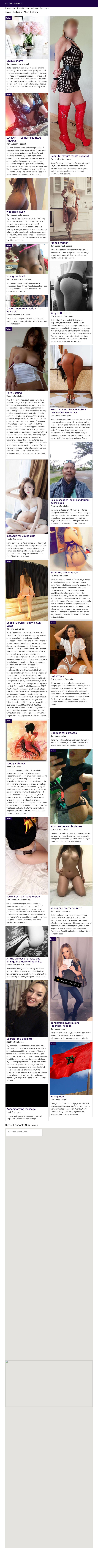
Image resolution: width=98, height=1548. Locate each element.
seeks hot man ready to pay (23, 896)
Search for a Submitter (19, 1038)
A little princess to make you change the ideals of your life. (24, 960)
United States (23, 8)
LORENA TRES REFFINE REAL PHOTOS (23, 139)
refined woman (59, 242)
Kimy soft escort (61, 313)
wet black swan (15, 211)
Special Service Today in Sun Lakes (23, 624)
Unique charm (14, 60)
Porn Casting (14, 392)
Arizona (34, 8)
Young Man (57, 1096)
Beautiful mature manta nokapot (70, 156)
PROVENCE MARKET (14, 3)
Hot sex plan (58, 676)
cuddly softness (15, 763)
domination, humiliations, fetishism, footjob (65, 1024)
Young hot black (16, 276)
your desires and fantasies (66, 826)
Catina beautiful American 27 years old (23, 310)
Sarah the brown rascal (64, 572)
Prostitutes (10, 8)
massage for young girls (20, 535)
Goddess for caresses (64, 732)
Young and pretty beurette (66, 908)
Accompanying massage (21, 1108)
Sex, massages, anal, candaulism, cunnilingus (70, 501)
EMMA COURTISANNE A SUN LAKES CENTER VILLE (68, 411)
